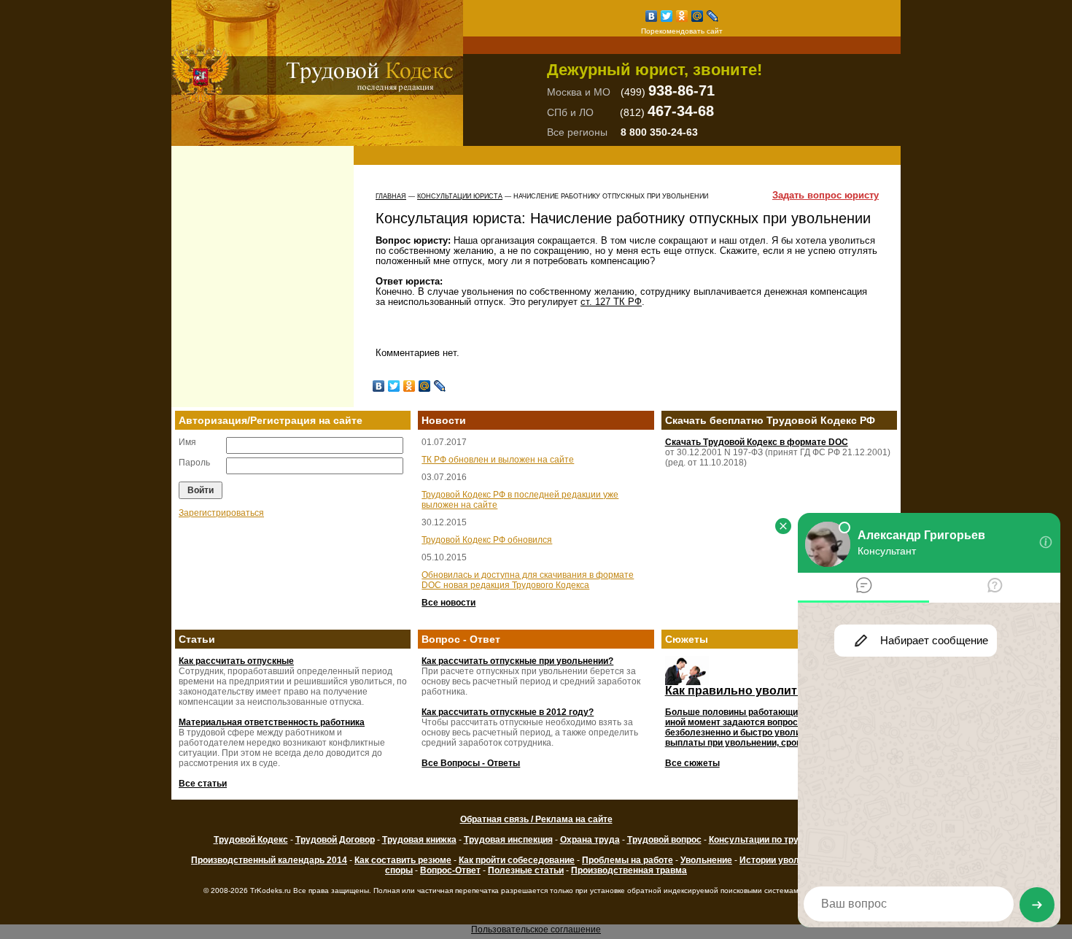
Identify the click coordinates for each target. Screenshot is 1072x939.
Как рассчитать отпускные (236, 661)
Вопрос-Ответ (450, 870)
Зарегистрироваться (221, 513)
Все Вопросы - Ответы (471, 763)
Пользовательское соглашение (536, 929)
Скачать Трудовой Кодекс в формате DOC (756, 442)
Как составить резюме (402, 860)
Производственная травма (629, 870)
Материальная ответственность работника (272, 722)
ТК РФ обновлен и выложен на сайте (498, 460)
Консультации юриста (459, 196)
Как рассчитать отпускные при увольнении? (517, 661)
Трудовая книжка (419, 840)
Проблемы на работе (627, 860)
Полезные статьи (526, 870)
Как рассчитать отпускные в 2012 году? (508, 712)
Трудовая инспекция (508, 840)
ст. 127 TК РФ (611, 301)
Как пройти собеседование (517, 860)
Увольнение (706, 860)
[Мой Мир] (697, 16)
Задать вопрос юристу (825, 195)
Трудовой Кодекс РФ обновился (487, 540)
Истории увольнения (784, 860)
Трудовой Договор (335, 840)
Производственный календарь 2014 (269, 860)
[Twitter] (667, 16)
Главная (391, 196)
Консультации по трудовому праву (784, 840)
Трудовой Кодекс (251, 840)
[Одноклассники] (682, 16)
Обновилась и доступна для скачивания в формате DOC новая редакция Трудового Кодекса (528, 580)
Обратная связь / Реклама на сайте (536, 819)
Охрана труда (590, 840)
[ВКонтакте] (651, 16)
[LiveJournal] (713, 16)
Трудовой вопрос (664, 840)
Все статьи (203, 783)
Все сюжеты (692, 763)
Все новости (448, 603)
